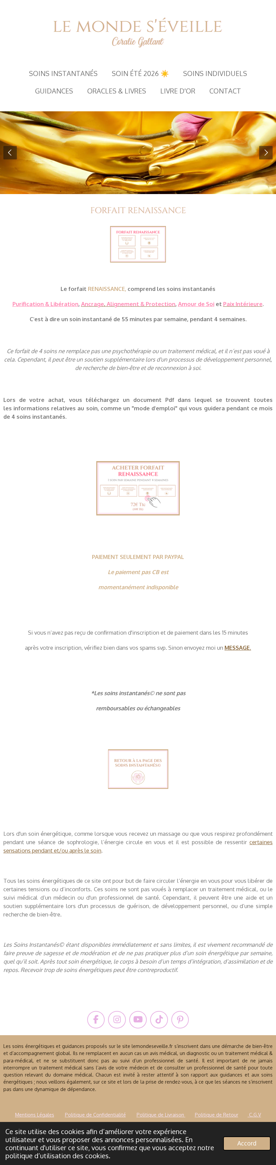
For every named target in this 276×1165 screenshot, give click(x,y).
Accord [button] (246, 1143)
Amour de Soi (196, 303)
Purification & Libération (45, 303)
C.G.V (254, 1115)
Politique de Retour (216, 1115)
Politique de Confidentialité (95, 1115)
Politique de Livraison (161, 1115)
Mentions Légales (34, 1115)
